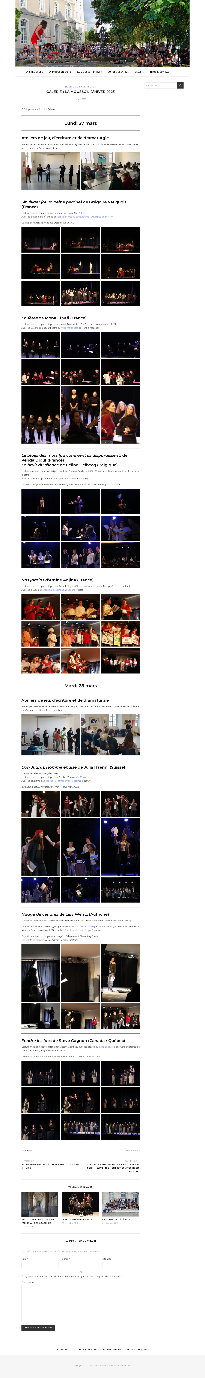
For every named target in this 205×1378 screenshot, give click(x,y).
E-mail (66, 1258)
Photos (91, 87)
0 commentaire (132, 1150)
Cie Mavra (96, 470)
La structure (34, 71)
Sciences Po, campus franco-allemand (63, 780)
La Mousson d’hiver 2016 (77, 1219)
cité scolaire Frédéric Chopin (76, 930)
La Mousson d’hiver (89, 71)
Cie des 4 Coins (84, 586)
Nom (24, 1258)
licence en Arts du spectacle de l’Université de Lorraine (85, 216)
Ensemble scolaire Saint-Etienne (58, 589)
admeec (29, 1150)
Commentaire (28, 1282)
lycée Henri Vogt (67, 478)
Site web (107, 1258)
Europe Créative (118, 71)
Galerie (139, 71)
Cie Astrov (80, 212)
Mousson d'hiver (75, 87)
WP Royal (128, 1365)
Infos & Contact (160, 71)
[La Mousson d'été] (102, 28)
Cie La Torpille (87, 926)
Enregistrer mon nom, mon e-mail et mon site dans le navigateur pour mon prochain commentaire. (72, 1276)
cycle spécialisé (107, 1046)
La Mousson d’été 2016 (116, 1219)
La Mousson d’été (60, 71)
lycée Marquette (69, 327)
